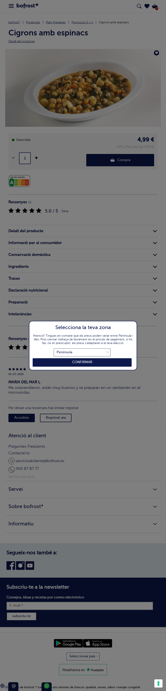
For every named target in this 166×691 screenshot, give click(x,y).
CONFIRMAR (82, 362)
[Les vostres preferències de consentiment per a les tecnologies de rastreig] (158, 683)
